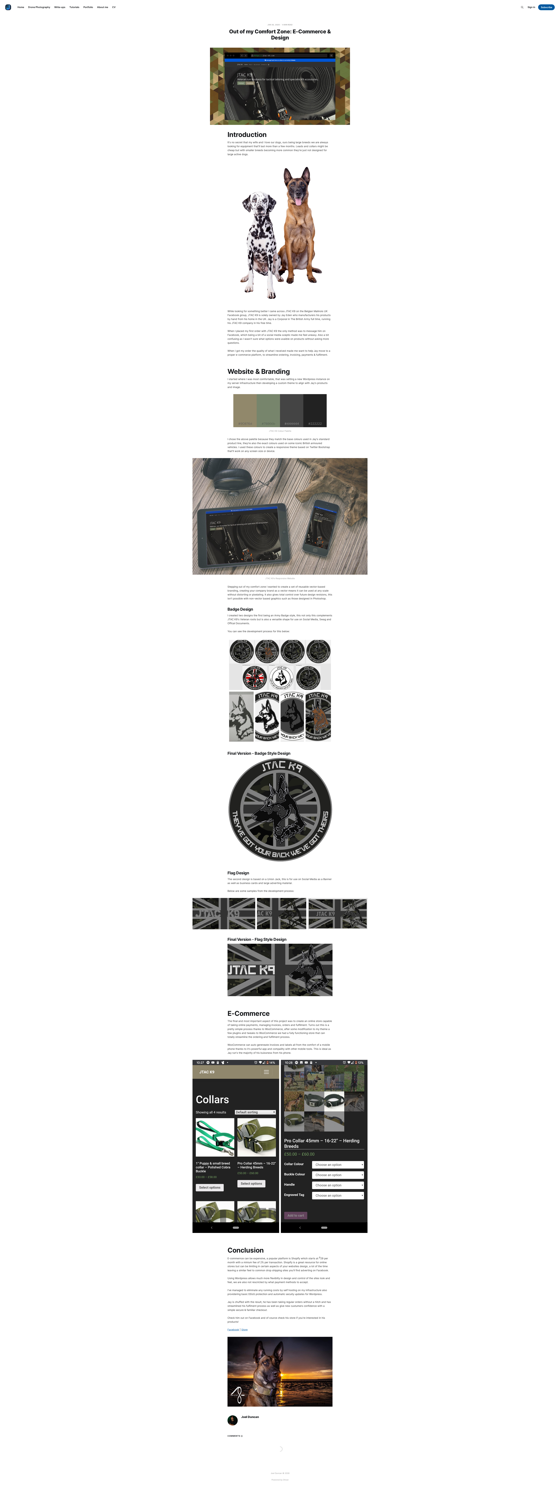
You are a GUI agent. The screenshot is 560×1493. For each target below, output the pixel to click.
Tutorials (74, 7)
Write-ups (59, 7)
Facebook (233, 1329)
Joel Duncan (250, 1417)
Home (21, 7)
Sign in (531, 7)
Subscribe (546, 7)
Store (244, 1329)
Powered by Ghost (280, 1480)
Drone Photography (39, 7)
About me (102, 7)
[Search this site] (522, 7)
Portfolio (88, 7)
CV (114, 7)
